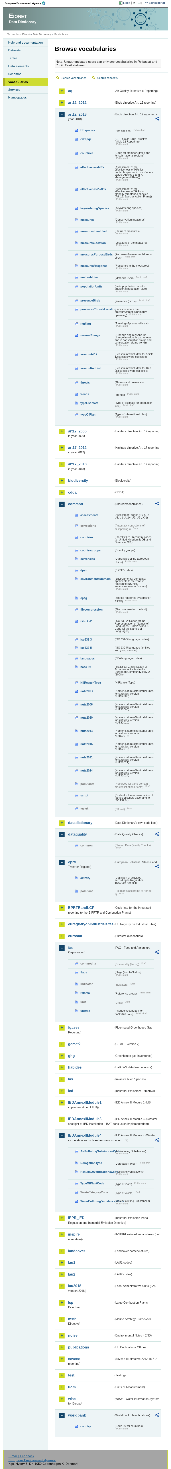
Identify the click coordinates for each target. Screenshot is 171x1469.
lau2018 (74, 1286)
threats (85, 382)
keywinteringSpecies (94, 208)
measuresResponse (93, 265)
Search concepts (107, 78)
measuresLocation (93, 243)
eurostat (75, 936)
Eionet (26, 34)
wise (72, 1399)
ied (70, 1091)
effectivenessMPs (92, 167)
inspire (74, 1234)
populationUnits (91, 286)
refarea (85, 993)
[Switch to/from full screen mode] (140, 3)
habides (75, 1067)
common (75, 504)
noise (72, 1335)
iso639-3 (86, 639)
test (71, 1375)
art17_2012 (77, 448)
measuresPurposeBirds (96, 254)
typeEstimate (89, 403)
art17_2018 (77, 464)
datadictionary (80, 823)
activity (85, 878)
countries (86, 153)
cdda (72, 492)
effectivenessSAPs (93, 189)
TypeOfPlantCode (92, 1183)
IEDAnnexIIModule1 (85, 1102)
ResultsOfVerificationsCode (97, 1172)
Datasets (14, 50)
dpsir (84, 570)
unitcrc (85, 1011)
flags (83, 972)
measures (87, 219)
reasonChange (90, 335)
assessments (89, 515)
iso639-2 (86, 621)
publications (78, 1347)
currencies (87, 559)
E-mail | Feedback (21, 1456)
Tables (12, 58)
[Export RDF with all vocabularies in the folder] (157, 119)
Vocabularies (18, 82)
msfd (72, 1319)
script (84, 795)
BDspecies (87, 130)
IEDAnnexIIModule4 (85, 1135)
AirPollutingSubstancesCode (97, 1151)
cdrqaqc (86, 139)
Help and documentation (25, 42)
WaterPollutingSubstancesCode (97, 1201)
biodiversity (78, 480)
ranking (85, 323)
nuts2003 (86, 691)
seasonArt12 (88, 354)
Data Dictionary (42, 34)
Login (126, 3)
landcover (76, 1251)
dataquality (77, 834)
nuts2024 (86, 770)
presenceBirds (90, 300)
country (85, 1426)
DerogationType (91, 1163)
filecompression (91, 609)
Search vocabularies (73, 78)
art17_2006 (77, 431)
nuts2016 (86, 744)
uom (72, 1387)
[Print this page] (134, 3)
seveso (74, 1359)
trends (84, 394)
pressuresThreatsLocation (97, 309)
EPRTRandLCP (81, 908)
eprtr (72, 862)
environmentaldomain (95, 579)
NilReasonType (90, 682)
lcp (70, 1302)
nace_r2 (85, 667)
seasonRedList (90, 368)
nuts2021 (86, 757)
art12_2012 (77, 102)
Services (14, 89)
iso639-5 (86, 647)
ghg (71, 1056)
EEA (26, 3)
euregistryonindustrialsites (91, 924)
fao (70, 948)
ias (70, 1079)
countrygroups (90, 550)
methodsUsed (89, 277)
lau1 (71, 1262)
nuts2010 (86, 717)
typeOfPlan (88, 414)
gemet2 (74, 1044)
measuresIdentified (93, 231)
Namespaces (17, 97)
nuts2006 (86, 704)
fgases (73, 1027)
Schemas (14, 74)
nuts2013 (86, 731)
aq (70, 91)
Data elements (18, 66)
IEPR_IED (76, 1218)
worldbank (77, 1415)
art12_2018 (77, 114)
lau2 (71, 1274)
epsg (83, 598)
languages (87, 658)
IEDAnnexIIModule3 (85, 1119)
